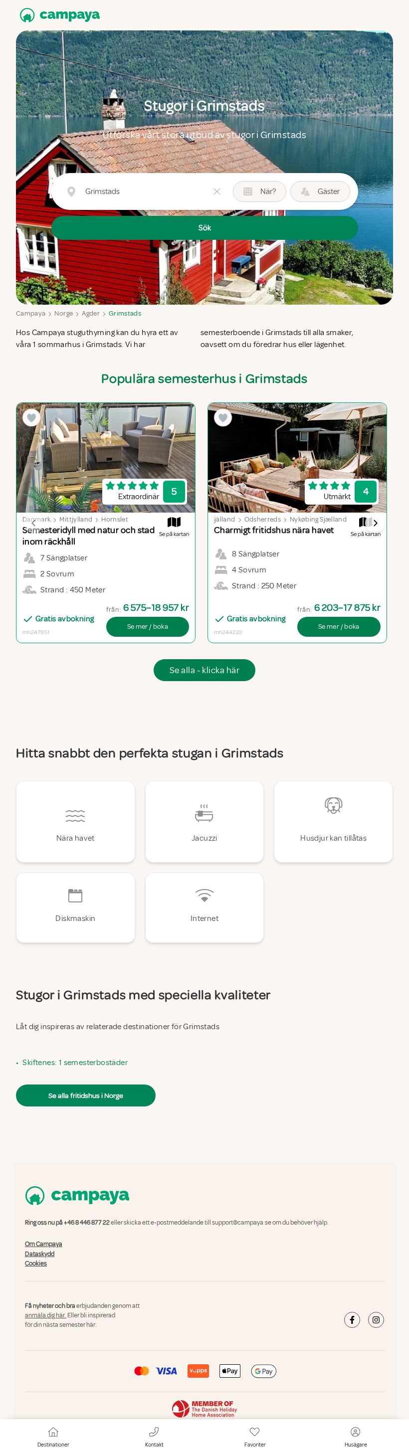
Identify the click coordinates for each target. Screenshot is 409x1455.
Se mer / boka (148, 626)
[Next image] (375, 523)
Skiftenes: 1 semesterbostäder (75, 1063)
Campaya (30, 313)
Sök (205, 228)
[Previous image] (34, 523)
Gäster (329, 191)
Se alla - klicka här (204, 670)
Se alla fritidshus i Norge (85, 1095)
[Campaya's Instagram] (376, 1320)
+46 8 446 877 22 (87, 1223)
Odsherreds (262, 519)
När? (268, 191)
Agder (91, 313)
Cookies (36, 1264)
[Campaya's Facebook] (352, 1320)
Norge (63, 313)
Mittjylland (75, 519)
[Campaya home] (58, 15)
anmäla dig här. (45, 1315)
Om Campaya (43, 1245)
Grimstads (125, 313)
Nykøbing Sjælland (318, 519)
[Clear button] (217, 191)
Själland (223, 519)
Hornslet (114, 519)
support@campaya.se (241, 1223)
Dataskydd (39, 1254)
